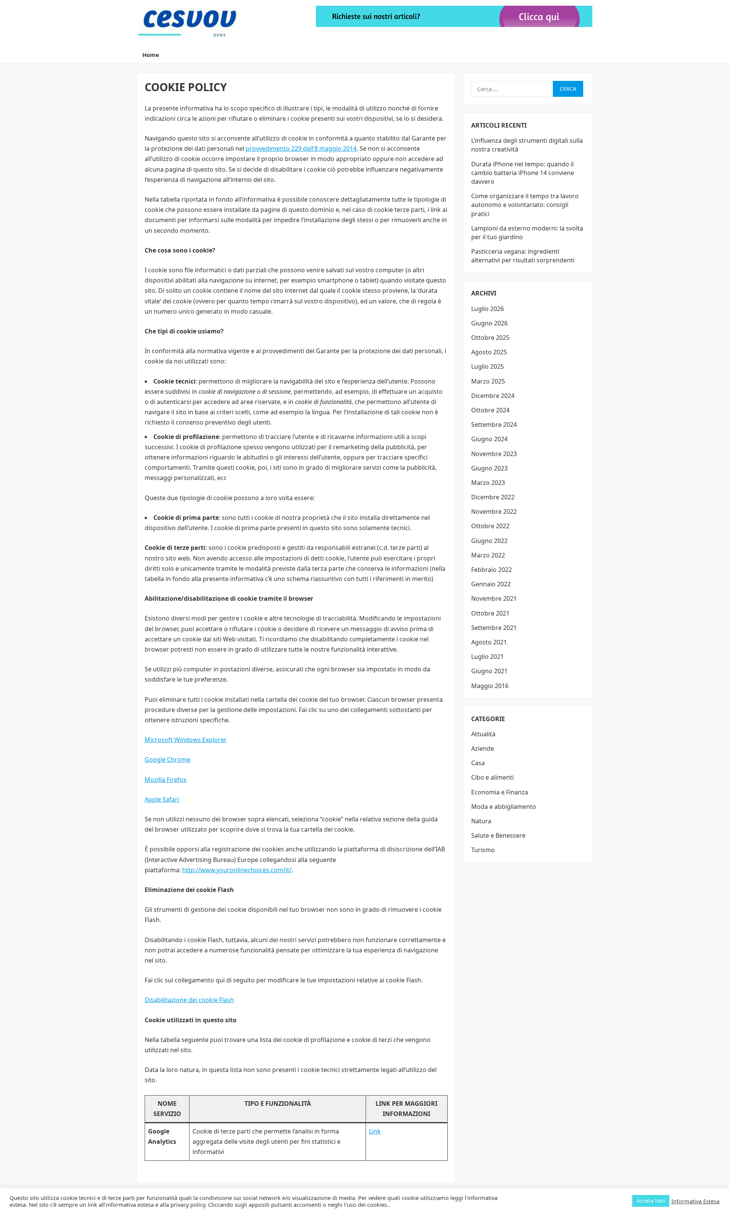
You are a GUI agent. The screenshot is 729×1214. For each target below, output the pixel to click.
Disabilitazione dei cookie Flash (189, 1000)
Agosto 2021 (489, 642)
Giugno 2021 (489, 671)
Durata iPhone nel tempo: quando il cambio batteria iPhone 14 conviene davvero (522, 173)
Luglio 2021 (487, 656)
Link (375, 1131)
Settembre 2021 (494, 628)
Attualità (483, 734)
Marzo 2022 (488, 555)
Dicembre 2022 (492, 497)
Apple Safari (162, 799)
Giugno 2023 (489, 468)
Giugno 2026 (489, 323)
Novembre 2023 (494, 454)
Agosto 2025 (489, 352)
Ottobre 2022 (490, 526)
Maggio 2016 (489, 686)
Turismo (483, 850)
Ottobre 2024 (490, 410)
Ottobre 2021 (490, 613)
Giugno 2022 (489, 541)
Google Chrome (167, 759)
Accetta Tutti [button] (651, 1200)
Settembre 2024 (494, 424)
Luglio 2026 (487, 309)
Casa (478, 763)
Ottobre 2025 (490, 337)
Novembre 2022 (494, 511)
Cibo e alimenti (492, 777)
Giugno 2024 (489, 439)
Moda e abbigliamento (503, 806)
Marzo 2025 (488, 381)
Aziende (482, 748)
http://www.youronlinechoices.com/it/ (237, 870)
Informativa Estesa (695, 1201)
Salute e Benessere (498, 835)
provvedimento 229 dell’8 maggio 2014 (301, 148)
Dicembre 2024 (492, 396)
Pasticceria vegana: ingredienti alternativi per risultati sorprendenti (522, 255)
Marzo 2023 (488, 482)
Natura (481, 821)
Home (150, 54)
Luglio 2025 (487, 366)
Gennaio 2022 (491, 584)
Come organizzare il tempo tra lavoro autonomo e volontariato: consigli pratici (525, 205)
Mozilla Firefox (165, 779)
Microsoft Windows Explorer (186, 740)
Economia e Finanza (499, 792)
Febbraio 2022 (491, 569)
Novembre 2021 (494, 598)
